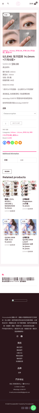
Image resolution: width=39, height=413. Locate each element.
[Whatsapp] (12, 142)
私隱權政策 (19, 361)
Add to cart (16, 123)
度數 (4, 108)
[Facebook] (4, 142)
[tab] (19, 153)
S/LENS (9, 138)
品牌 (19, 372)
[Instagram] (8, 142)
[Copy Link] (16, 142)
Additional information (11, 154)
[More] (20, 142)
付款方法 (19, 353)
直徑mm (9, 52)
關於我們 (19, 347)
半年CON (19, 51)
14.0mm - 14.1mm (9, 51)
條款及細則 (19, 356)
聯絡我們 (19, 350)
